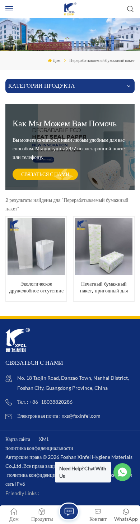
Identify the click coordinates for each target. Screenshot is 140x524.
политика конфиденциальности (39, 448)
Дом (57, 60)
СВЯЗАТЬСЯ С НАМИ (45, 174)
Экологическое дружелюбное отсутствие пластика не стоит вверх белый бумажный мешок (36, 287)
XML (44, 439)
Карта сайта (17, 439)
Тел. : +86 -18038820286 (45, 402)
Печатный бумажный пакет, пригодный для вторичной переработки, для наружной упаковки (103, 287)
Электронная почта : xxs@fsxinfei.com (59, 416)
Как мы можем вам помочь (65, 123)
